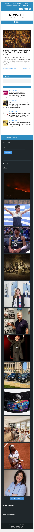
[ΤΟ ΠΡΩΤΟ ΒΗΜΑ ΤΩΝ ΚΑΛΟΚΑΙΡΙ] (17, 375)
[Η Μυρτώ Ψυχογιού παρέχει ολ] (17, 483)
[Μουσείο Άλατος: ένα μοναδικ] (17, 321)
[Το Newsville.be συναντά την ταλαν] (17, 294)
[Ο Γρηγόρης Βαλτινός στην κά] (17, 348)
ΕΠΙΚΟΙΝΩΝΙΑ (9, 5)
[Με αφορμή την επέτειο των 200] (17, 267)
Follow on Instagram (18, 498)
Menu (18, 22)
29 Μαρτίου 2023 (27, 68)
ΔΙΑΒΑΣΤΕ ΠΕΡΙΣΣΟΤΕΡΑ (10, 68)
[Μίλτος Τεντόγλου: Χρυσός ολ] (17, 213)
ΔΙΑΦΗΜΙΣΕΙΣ (20, 3)
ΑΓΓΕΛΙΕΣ (13, 3)
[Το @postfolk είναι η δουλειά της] (17, 402)
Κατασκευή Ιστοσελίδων (14, 524)
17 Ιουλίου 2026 (13, 100)
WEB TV (26, 3)
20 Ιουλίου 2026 (13, 90)
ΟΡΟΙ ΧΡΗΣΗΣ (16, 5)
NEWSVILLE (7, 3)
